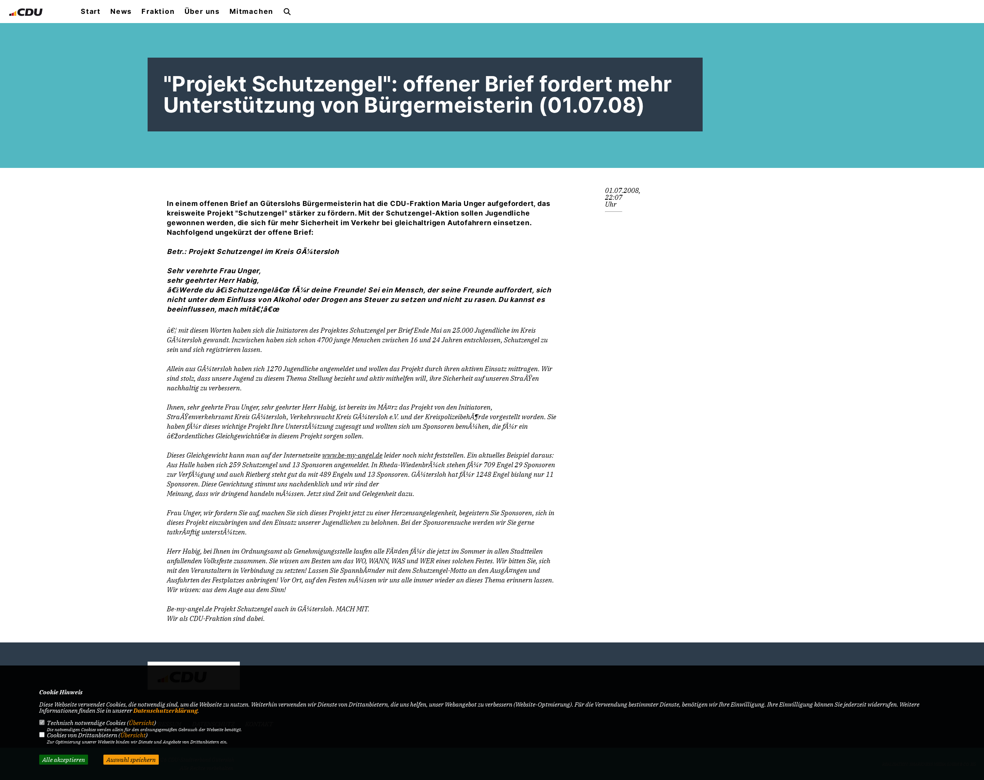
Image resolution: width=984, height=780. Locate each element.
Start (91, 11)
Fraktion (158, 11)
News (121, 11)
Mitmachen (251, 11)
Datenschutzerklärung (165, 710)
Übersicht (141, 723)
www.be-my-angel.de (352, 455)
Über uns (202, 11)
